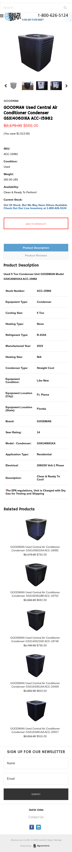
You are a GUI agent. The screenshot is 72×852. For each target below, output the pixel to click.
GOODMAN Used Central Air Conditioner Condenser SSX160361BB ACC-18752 (35, 594)
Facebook (31, 827)
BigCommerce (42, 846)
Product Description (36, 247)
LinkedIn (38, 827)
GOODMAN (11, 101)
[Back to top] (61, 833)
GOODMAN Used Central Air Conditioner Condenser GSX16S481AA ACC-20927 (35, 730)
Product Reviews (36, 255)
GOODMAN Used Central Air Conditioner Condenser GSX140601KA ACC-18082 (35, 548)
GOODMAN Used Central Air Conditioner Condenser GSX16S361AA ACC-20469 (35, 685)
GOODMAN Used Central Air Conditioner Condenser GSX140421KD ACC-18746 (35, 639)
